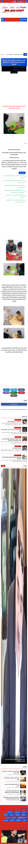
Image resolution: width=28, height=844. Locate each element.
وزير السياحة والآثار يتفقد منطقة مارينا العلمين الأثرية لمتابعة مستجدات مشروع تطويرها (14, 191)
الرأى (12, 815)
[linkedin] (19, 1)
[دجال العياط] (23, 792)
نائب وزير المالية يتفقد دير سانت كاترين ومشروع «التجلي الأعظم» (13, 176)
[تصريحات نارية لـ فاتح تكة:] (23, 772)
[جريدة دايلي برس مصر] (14, 9)
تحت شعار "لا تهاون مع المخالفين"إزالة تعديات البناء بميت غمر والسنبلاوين (13, 181)
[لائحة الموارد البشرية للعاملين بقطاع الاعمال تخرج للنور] (24, 457)
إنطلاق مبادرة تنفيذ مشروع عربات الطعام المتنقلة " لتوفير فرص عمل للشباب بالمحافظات (15, 759)
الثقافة (17, 815)
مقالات (12, 820)
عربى (8, 817)
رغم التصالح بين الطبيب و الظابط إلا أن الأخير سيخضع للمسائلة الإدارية (11, 798)
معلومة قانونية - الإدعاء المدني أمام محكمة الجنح (11, 430)
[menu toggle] (26, 1)
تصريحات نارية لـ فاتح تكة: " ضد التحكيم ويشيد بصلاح (10, 772)
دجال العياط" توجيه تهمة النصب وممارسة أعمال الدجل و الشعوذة (12, 791)
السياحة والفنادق (21, 817)
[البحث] (2, 1)
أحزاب (24, 812)
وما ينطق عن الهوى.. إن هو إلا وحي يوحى (11, 778)
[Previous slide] (4, 466)
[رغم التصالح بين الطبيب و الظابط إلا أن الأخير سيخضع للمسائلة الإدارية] (23, 798)
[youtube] (13, 1)
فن (24, 820)
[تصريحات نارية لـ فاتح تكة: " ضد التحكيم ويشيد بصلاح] (14, 836)
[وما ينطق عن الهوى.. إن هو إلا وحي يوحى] (23, 779)
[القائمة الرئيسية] (3, 19)
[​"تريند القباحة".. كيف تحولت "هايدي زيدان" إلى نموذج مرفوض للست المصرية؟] (24, 438)
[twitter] (15, 1)
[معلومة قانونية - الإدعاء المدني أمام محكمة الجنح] (24, 429)
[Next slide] (2, 466)
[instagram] (21, 1)
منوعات (5, 820)
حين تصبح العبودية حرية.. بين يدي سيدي (12, 785)
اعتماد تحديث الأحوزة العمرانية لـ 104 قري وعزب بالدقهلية (15, 196)
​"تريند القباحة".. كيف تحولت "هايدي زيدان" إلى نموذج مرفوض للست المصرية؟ (11, 439)
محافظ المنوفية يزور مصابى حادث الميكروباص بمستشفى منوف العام (15, 201)
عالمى (13, 817)
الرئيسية (22, 19)
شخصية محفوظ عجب (16, 448)
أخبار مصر (17, 812)
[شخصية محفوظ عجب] (24, 447)
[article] (14, 616)
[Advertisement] (14, 39)
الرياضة (5, 815)
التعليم (23, 815)
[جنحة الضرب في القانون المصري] (24, 421)
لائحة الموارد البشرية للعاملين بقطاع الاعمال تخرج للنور (11, 457)
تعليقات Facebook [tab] (14, 404)
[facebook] (23, 1)
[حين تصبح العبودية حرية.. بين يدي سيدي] (23, 785)
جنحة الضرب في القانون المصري (14, 422)
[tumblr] (17, 1)
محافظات (15, 70)
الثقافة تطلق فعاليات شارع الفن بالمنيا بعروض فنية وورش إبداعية (14, 186)
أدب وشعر (10, 812)
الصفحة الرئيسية (21, 70)
